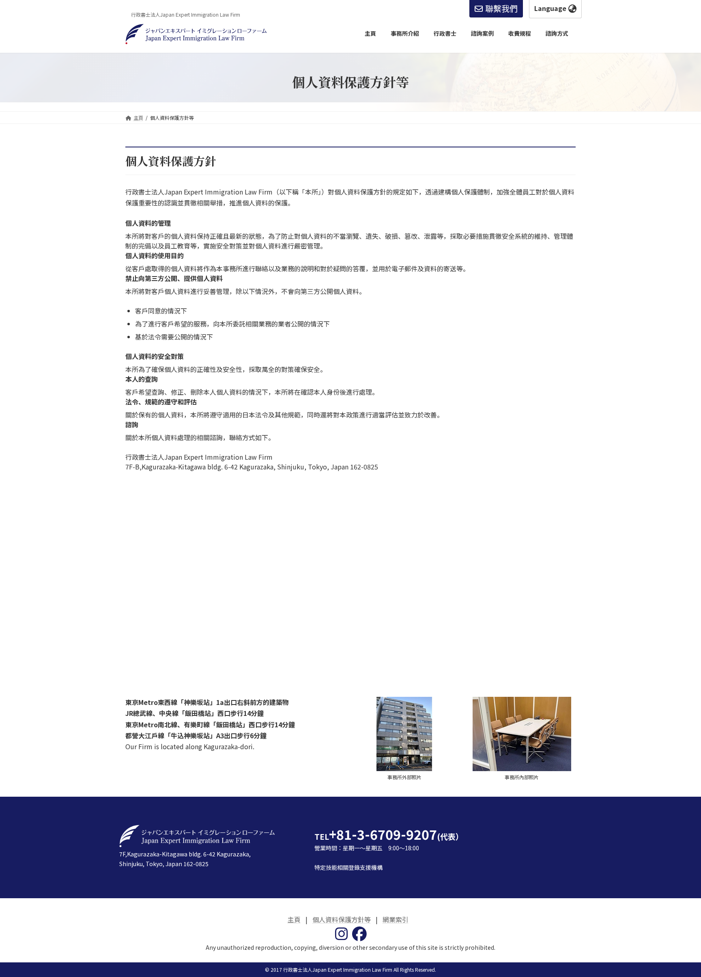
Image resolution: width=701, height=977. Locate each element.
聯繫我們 (501, 8)
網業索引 (396, 919)
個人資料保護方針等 (341, 919)
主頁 (294, 919)
